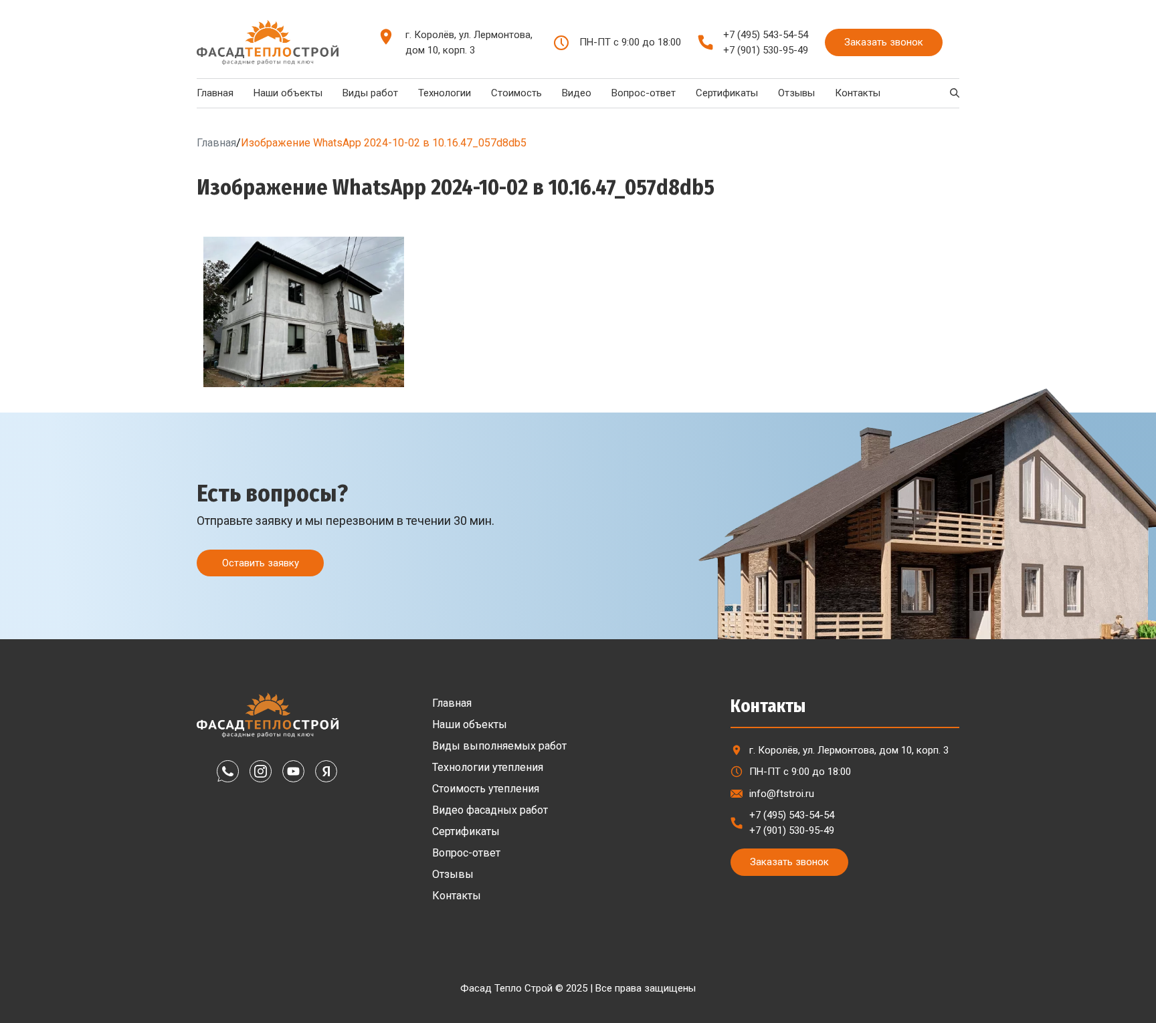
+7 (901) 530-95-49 (765, 50)
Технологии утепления (487, 767)
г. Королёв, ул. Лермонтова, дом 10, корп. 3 (469, 42)
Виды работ (370, 93)
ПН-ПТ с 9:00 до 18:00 (800, 772)
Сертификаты (727, 93)
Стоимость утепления (485, 788)
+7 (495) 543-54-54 (765, 35)
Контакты (857, 93)
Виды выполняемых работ (499, 746)
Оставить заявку (260, 563)
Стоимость (516, 93)
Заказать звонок (883, 42)
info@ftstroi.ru (781, 794)
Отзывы (796, 93)
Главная (215, 93)
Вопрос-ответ (643, 93)
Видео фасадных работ (490, 810)
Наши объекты (288, 93)
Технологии (444, 93)
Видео (576, 93)
